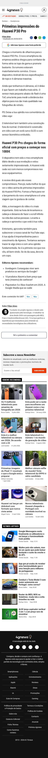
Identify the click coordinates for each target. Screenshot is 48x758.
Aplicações (13, 677)
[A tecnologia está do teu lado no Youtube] (24, 647)
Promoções (35, 693)
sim (28, 297)
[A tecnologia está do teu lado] (15, 10)
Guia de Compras (13, 699)
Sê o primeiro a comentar (25, 335)
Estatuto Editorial (13, 719)
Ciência (35, 672)
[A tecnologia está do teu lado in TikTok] (30, 647)
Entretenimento (35, 677)
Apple (13, 682)
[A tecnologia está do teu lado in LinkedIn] (37, 647)
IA (13, 693)
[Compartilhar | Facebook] (31, 37)
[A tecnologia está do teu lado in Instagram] (18, 647)
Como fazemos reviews (13, 731)
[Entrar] (44, 10)
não (35, 297)
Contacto (35, 716)
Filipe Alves (6, 37)
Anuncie (35, 722)
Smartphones (13, 672)
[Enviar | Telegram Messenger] (44, 37)
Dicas (35, 688)
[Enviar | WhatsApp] (39, 37)
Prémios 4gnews (35, 727)
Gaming (35, 699)
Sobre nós (13, 714)
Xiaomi (13, 688)
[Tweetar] (35, 37)
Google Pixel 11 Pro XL (28, 16)
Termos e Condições (35, 706)
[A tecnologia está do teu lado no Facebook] (11, 647)
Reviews (35, 682)
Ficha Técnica (13, 725)
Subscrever (39, 371)
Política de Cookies (35, 711)
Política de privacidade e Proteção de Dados (13, 707)
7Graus (30, 740)
